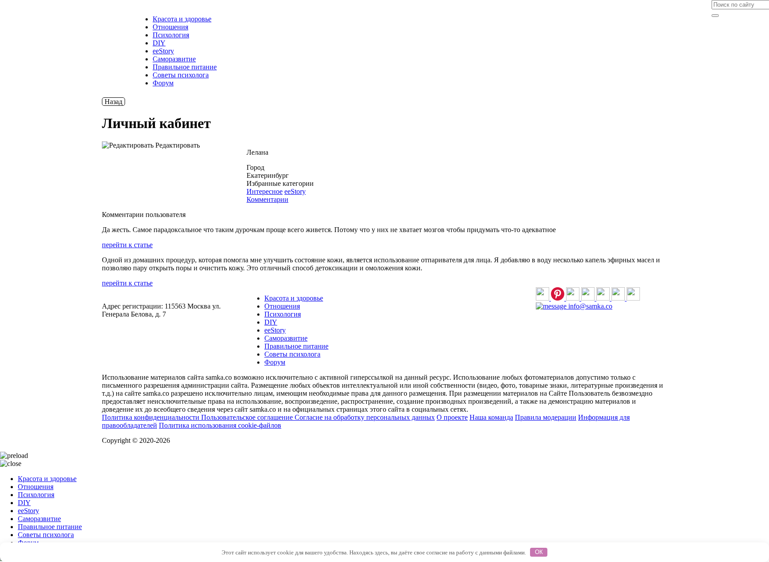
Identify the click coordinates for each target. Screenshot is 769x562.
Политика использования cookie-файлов (220, 425)
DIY (159, 43)
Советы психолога (181, 75)
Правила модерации (545, 417)
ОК (539, 552)
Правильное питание (185, 67)
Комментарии (267, 199)
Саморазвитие (174, 59)
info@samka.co (589, 306)
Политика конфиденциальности (151, 417)
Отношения (170, 27)
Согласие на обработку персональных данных (365, 417)
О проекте (452, 417)
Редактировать (177, 145)
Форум (163, 83)
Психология (171, 35)
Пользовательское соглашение (248, 417)
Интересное (265, 191)
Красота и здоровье (182, 19)
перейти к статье (127, 245)
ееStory (163, 51)
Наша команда (491, 417)
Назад (113, 101)
